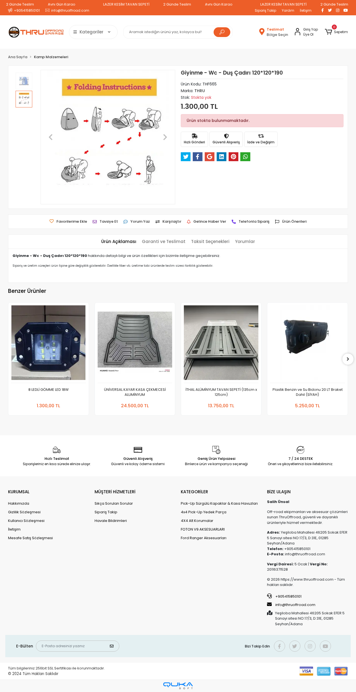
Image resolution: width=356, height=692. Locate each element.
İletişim (306, 10)
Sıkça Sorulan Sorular (114, 503)
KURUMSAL (18, 492)
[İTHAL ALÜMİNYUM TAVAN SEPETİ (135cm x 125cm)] (221, 344)
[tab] (118, 242)
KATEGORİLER (194, 492)
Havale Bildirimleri (111, 520)
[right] (348, 359)
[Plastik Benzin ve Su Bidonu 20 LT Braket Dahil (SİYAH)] (307, 344)
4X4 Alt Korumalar (197, 520)
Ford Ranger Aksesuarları (203, 538)
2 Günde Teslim (20, 4)
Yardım (288, 10)
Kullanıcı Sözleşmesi (26, 520)
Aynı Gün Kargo (61, 4)
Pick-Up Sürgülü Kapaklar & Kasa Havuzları (219, 503)
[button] (336, 32)
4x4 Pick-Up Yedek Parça (203, 512)
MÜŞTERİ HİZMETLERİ (115, 492)
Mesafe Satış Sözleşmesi (30, 538)
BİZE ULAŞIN (279, 492)
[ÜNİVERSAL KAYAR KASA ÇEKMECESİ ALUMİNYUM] (135, 344)
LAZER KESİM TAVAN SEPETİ (126, 4)
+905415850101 (288, 596)
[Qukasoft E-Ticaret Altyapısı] (178, 685)
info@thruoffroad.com (295, 604)
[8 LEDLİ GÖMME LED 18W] (48, 344)
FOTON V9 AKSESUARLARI (203, 529)
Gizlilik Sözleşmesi (24, 512)
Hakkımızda (18, 503)
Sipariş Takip (265, 10)
